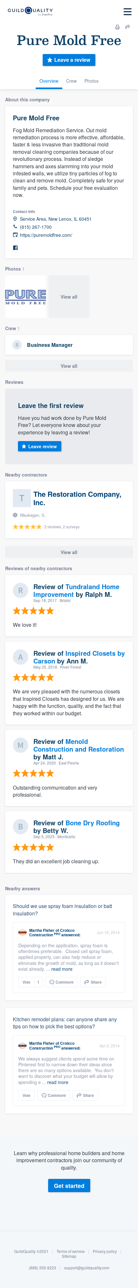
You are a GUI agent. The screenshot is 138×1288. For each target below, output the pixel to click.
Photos (91, 81)
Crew (71, 81)
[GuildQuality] (30, 12)
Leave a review (72, 59)
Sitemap (69, 1256)
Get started (69, 1185)
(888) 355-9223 (42, 1267)
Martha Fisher (42, 930)
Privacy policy (105, 1251)
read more (62, 969)
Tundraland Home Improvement (76, 590)
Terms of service (70, 1251)
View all (69, 296)
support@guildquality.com (86, 1267)
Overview (48, 81)
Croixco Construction (51, 932)
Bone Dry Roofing (92, 822)
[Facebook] (15, 248)
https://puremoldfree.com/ (46, 235)
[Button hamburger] (128, 11)
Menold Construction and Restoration (78, 745)
